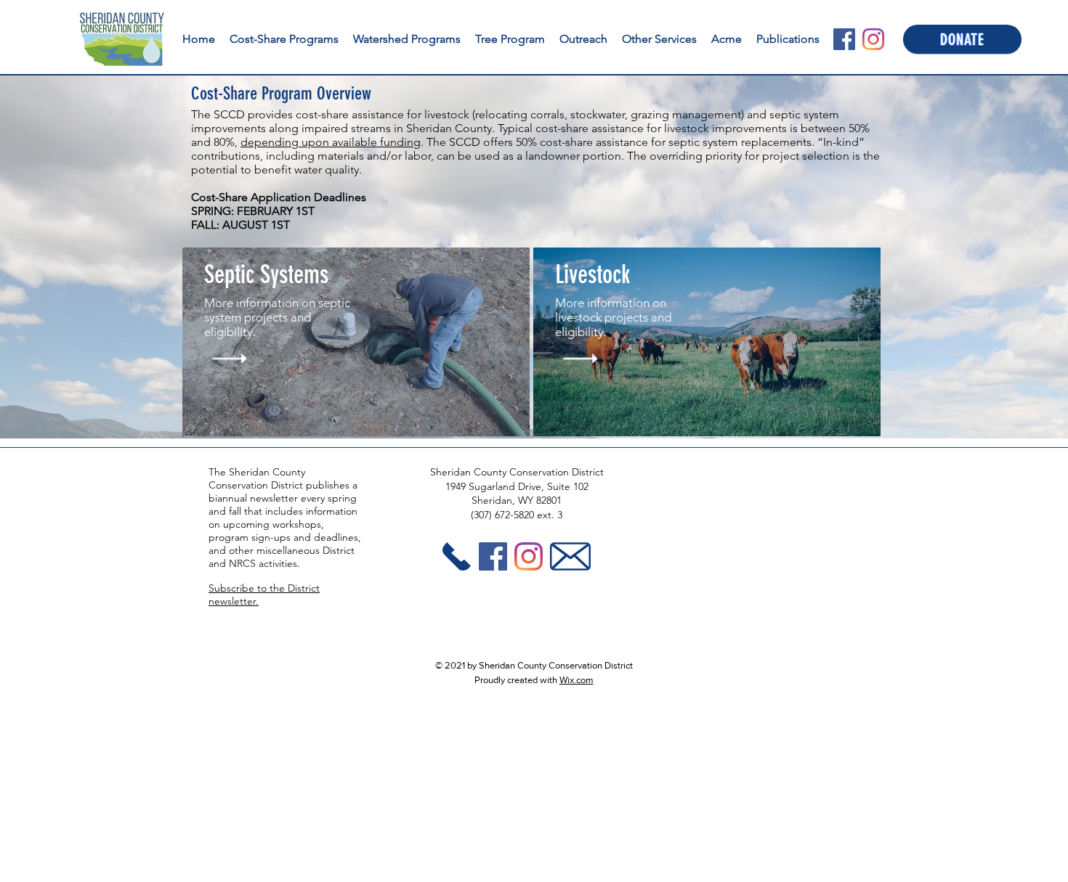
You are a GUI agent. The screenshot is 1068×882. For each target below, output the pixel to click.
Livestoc (588, 274)
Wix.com (576, 679)
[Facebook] (844, 39)
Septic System (262, 274)
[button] (583, 39)
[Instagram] (873, 39)
